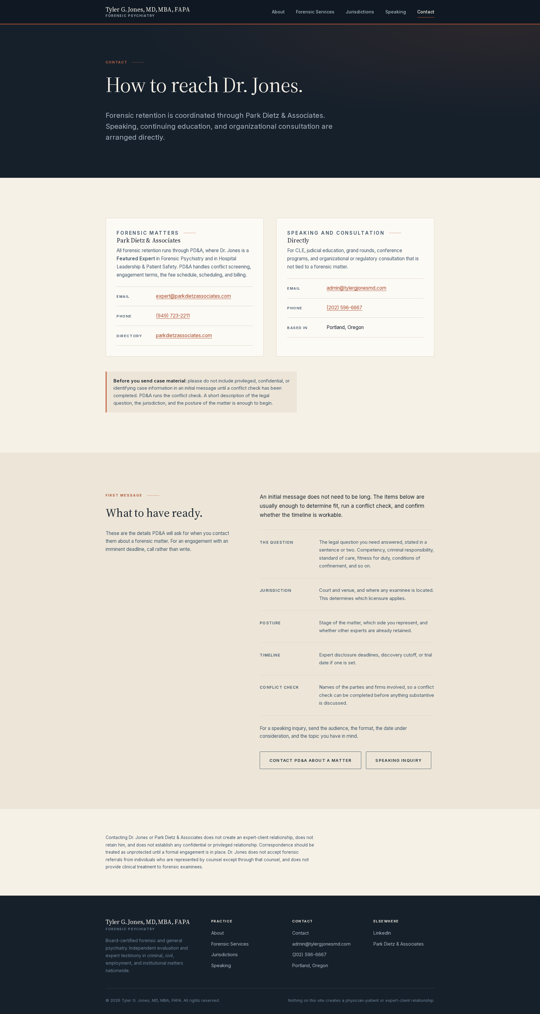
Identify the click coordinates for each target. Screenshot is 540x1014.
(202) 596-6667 (344, 308)
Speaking (395, 11)
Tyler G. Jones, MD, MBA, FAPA (148, 12)
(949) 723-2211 (173, 316)
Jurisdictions (360, 11)
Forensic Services (315, 11)
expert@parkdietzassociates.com (193, 296)
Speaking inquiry (398, 760)
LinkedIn (382, 933)
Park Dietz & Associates (398, 944)
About (278, 11)
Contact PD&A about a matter (310, 760)
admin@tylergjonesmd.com (356, 288)
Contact (425, 11)
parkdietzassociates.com (184, 335)
